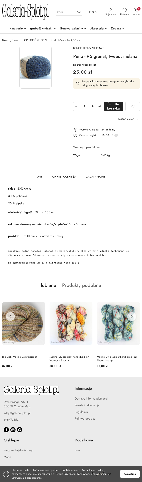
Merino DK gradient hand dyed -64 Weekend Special (69, 358)
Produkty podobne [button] (81, 285)
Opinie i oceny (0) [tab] (64, 176)
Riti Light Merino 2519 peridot (19, 357)
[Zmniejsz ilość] (76, 106)
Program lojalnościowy (18, 450)
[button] (118, 29)
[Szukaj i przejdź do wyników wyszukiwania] (79, 12)
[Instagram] (13, 429)
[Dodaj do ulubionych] (132, 106)
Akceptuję (130, 474)
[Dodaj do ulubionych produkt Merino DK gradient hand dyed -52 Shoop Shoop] (135, 299)
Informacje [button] (83, 388)
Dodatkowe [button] (84, 440)
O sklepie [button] (11, 440)
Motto (7, 457)
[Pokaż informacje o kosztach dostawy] (116, 135)
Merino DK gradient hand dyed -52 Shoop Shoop (117, 358)
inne (77, 450)
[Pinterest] (19, 429)
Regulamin (81, 412)
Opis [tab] (40, 176)
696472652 (11, 420)
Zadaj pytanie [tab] (95, 176)
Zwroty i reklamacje (87, 405)
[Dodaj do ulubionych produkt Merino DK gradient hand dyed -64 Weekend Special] (88, 299)
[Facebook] (6, 429)
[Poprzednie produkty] (10, 316)
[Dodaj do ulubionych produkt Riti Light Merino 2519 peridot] (41, 299)
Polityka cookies (85, 418)
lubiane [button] (48, 285)
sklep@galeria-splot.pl (17, 413)
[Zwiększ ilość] (92, 106)
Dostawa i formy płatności (91, 398)
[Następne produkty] (131, 316)
